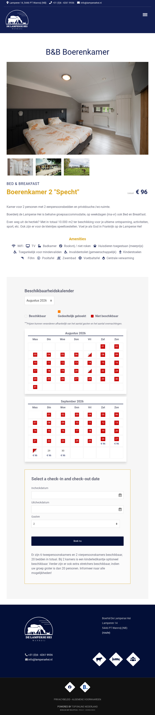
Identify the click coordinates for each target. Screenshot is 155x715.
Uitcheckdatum (40, 502)
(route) (106, 632)
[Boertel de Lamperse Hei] (17, 19)
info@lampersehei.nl (91, 3)
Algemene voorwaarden (86, 699)
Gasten (35, 516)
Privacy (81, 710)
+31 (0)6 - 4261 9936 (63, 3)
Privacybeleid (62, 699)
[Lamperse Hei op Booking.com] (85, 687)
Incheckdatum (39, 488)
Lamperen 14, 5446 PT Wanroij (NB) (28, 3)
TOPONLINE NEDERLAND (85, 706)
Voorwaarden (90, 710)
